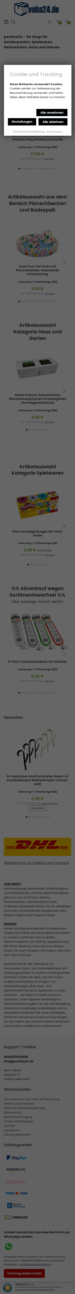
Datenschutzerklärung (29, 131)
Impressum (54, 131)
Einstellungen (22, 121)
